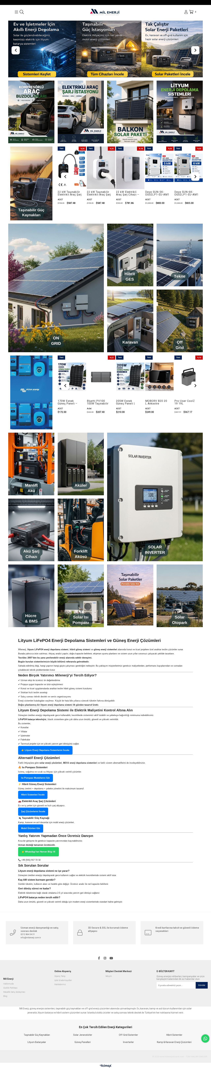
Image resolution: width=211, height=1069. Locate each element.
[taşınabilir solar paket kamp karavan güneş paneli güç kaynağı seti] (130, 603)
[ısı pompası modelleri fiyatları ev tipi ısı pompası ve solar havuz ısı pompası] (81, 604)
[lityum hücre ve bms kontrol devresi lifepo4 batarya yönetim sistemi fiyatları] (31, 604)
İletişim (109, 984)
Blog (5, 1004)
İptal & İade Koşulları (63, 988)
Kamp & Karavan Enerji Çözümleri (174, 1050)
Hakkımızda (8, 992)
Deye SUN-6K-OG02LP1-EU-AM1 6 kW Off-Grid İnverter (157, 201)
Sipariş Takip (59, 984)
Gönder (201, 993)
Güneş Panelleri (83, 1050)
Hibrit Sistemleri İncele (33, 803)
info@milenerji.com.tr (31, 945)
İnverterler (128, 1050)
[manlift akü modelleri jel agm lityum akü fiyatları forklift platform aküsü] (31, 472)
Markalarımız (60, 993)
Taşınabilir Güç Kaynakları (37, 1043)
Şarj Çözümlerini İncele (33, 819)
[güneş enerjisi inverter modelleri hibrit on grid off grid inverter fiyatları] (155, 505)
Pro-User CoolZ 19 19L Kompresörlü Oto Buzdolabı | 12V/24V (156, 410)
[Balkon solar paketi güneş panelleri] (130, 120)
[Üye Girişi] (186, 12)
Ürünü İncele (77, 176)
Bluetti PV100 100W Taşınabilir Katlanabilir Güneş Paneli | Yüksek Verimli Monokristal (69, 410)
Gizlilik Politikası (10, 996)
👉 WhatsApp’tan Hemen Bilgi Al (38, 860)
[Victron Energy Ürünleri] (31, 400)
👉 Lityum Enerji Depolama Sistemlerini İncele (45, 758)
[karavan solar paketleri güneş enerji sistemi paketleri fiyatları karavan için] (130, 329)
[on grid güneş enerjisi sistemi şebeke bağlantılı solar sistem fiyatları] (56, 296)
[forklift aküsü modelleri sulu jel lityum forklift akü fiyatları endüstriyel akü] (81, 538)
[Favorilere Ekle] (72, 176)
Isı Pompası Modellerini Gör (35, 786)
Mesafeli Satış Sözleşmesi (14, 1000)
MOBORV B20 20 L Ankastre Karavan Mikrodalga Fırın (127, 410)
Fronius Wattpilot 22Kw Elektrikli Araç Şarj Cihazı (185, 201)
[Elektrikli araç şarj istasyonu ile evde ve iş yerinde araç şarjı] (81, 120)
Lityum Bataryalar (37, 1050)
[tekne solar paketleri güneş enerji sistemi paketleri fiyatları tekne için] (180, 263)
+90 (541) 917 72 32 (31, 868)
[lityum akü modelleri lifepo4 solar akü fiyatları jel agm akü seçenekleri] (81, 472)
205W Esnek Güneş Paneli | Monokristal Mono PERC (98, 410)
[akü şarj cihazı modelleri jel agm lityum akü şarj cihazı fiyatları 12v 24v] (31, 538)
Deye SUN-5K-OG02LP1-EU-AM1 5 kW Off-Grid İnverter (128, 201)
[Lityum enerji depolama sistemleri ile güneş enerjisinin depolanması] (180, 120)
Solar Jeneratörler (82, 1043)
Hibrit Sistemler (174, 1043)
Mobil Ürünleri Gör (30, 836)
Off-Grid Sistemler (128, 1043)
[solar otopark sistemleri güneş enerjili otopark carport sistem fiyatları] (180, 604)
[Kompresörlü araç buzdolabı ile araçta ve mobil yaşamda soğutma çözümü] (31, 120)
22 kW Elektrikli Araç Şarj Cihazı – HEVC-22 (98, 201)
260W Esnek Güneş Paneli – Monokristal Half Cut (185, 410)
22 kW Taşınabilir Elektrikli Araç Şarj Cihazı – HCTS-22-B (70, 201)
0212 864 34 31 (28, 942)
